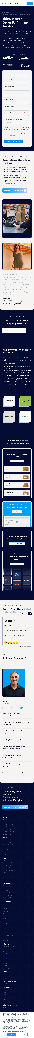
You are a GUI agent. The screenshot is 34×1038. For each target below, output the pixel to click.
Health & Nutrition (7, 954)
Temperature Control (8, 844)
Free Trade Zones (7, 842)
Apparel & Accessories (8, 946)
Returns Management (8, 829)
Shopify (4, 904)
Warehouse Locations (8, 863)
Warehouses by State (8, 870)
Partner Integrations (7, 935)
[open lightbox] (17, 330)
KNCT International (7, 895)
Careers (4, 880)
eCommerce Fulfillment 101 (9, 981)
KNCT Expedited (6, 890)
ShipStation (5, 911)
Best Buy (4, 923)
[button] (30, 3)
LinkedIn (4, 1010)
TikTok (4, 918)
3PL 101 (4, 979)
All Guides (5, 974)
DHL (3, 933)
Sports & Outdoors (7, 961)
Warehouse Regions (7, 865)
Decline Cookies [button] (22, 1034)
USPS (3, 928)
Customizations (6, 854)
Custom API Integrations (8, 938)
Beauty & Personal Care (8, 949)
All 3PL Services (5, 12)
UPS (3, 930)
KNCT (3, 885)
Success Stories (6, 994)
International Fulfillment (8, 822)
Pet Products (5, 958)
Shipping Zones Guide (8, 976)
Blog (3, 989)
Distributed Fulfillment (8, 824)
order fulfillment (8, 178)
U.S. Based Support (7, 877)
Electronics (5, 951)
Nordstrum (5, 925)
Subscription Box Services (9, 831)
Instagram (5, 1007)
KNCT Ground (6, 893)
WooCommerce (6, 916)
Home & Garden (6, 963)
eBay (3, 913)
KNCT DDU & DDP (7, 897)
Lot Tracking (5, 849)
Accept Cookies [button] (11, 1034)
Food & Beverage (7, 968)
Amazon (4, 906)
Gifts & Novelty (6, 966)
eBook (4, 992)
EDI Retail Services (7, 834)
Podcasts (4, 999)
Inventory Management (8, 852)
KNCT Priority (5, 888)
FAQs (3, 1002)
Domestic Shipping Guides (9, 983)
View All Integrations (7, 940)
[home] (9, 3)
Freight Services (6, 827)
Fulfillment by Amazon (8, 847)
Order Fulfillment (6, 819)
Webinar (4, 997)
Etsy (3, 921)
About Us (4, 860)
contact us (26, 178)
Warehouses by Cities (8, 868)
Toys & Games (6, 956)
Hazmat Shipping (7, 839)
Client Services (6, 875)
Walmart (4, 908)
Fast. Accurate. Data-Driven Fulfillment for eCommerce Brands (16, 14)
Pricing (4, 872)
